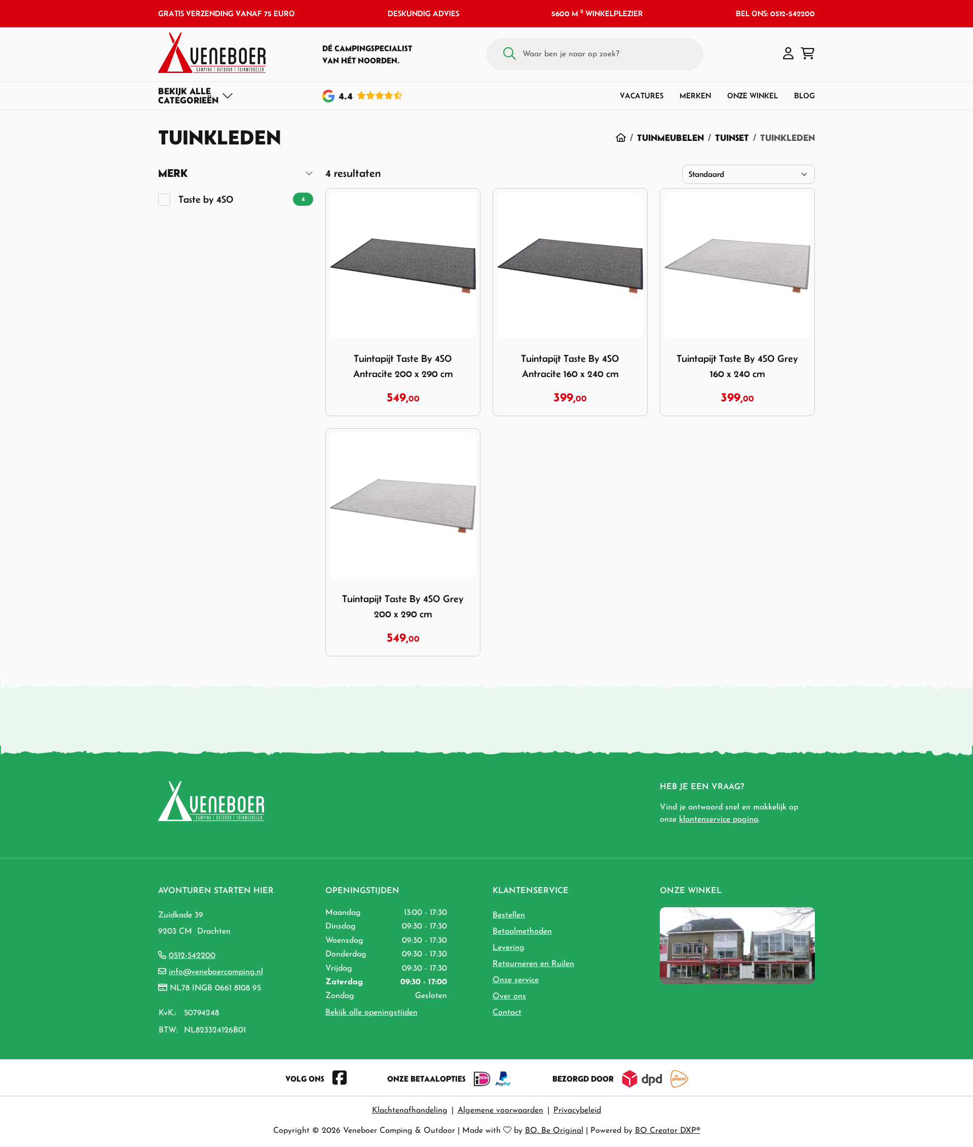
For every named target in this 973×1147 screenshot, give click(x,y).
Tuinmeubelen (670, 137)
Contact (507, 1013)
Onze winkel (752, 95)
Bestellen (509, 915)
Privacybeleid (577, 1110)
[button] (788, 54)
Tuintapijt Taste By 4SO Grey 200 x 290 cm (403, 606)
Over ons (509, 996)
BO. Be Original (554, 1131)
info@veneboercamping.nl (216, 972)
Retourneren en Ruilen (533, 964)
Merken (695, 95)
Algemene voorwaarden (500, 1110)
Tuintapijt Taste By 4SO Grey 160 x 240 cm (737, 366)
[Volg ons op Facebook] (339, 1078)
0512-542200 (192, 956)
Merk (173, 173)
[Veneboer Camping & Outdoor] (212, 52)
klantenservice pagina (718, 820)
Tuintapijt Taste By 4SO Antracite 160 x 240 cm (570, 366)
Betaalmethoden (522, 932)
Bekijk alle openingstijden (371, 1013)
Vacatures (641, 95)
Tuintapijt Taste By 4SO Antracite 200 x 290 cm (403, 366)
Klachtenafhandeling (409, 1110)
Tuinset (732, 137)
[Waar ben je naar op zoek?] (509, 54)
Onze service (516, 980)
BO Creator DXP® (667, 1131)
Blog (804, 95)
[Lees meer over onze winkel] (737, 945)
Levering (509, 948)
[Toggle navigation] (196, 96)
